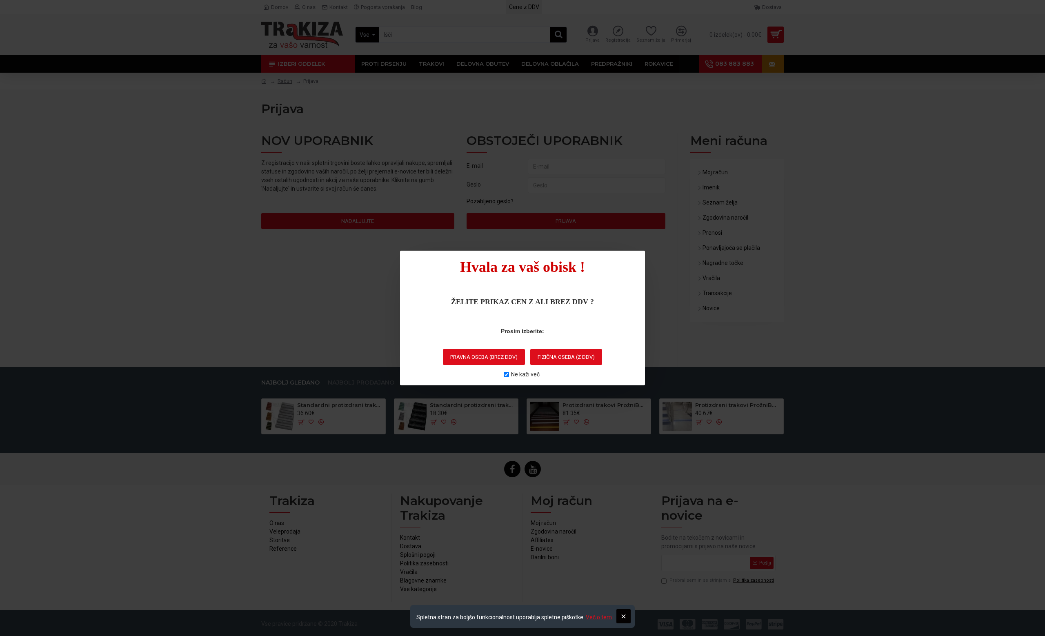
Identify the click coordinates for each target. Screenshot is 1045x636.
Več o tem (599, 617)
